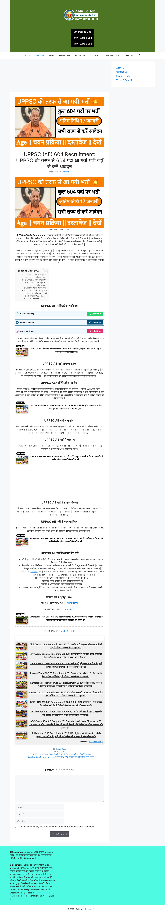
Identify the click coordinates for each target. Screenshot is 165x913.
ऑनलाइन (34, 571)
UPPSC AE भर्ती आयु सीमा (37, 283)
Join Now (96, 313)
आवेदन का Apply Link (37, 296)
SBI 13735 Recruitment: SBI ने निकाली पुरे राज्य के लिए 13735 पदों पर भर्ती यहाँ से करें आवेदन (61, 754)
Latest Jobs (39, 55)
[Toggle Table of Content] (44, 271)
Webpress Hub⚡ (96, 742)
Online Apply (64, 55)
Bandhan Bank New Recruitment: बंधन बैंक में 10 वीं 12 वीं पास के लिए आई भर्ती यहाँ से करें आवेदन (61, 757)
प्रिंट (44, 587)
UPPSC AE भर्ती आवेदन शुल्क (37, 277)
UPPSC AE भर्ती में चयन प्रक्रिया (37, 291)
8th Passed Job (82, 31)
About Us (121, 68)
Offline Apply (95, 55)
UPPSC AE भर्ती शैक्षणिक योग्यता (36, 288)
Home (27, 55)
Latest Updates (32, 299)
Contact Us (121, 72)
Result (51, 55)
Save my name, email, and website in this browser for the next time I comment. (56, 826)
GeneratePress (91, 909)
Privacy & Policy (124, 76)
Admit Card (129, 55)
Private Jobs (80, 55)
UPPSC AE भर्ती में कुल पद (37, 285)
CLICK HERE (73, 603)
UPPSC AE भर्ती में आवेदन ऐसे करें (37, 293)
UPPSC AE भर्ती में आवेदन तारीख (37, 280)
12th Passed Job (82, 43)
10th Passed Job (82, 37)
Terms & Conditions (125, 80)
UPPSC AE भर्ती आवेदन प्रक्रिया (37, 275)
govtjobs (61, 752)
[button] (139, 55)
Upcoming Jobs (113, 55)
